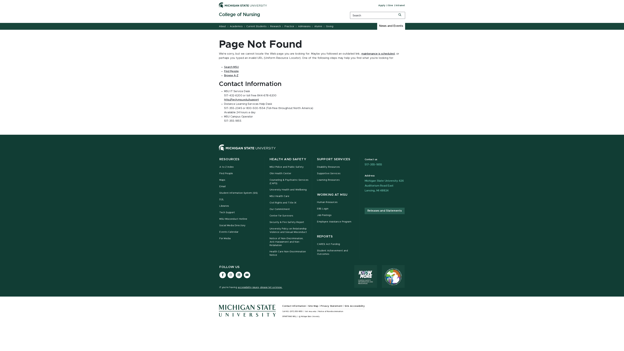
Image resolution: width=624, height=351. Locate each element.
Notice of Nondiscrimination (330, 311)
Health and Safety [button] (288, 159)
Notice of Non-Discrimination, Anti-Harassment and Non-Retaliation (286, 242)
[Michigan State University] (243, 5)
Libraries (224, 206)
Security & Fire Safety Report (287, 222)
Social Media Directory (232, 225)
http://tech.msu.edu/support (241, 99)
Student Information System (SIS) (238, 193)
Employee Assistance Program (334, 222)
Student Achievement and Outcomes (332, 252)
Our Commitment (280, 209)
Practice (289, 26)
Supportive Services (328, 173)
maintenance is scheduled (378, 53)
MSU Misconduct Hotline (233, 219)
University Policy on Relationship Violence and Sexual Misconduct (288, 230)
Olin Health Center (281, 173)
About (222, 26)
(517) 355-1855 (296, 311)
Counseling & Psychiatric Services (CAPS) (289, 182)
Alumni (318, 26)
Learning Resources (328, 180)
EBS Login (323, 209)
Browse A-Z (231, 75)
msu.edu (312, 311)
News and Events (391, 26)
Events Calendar (229, 232)
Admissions (304, 26)
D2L (221, 199)
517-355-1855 (373, 164)
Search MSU (231, 67)
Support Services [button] (333, 159)
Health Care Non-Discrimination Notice (288, 253)
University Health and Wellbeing (288, 190)
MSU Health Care (279, 196)
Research (275, 26)
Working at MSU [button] (332, 194)
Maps (222, 180)
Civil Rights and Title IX (283, 203)
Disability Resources (328, 167)
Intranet (400, 5)
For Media (225, 238)
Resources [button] (229, 159)
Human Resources (327, 202)
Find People (231, 71)
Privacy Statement (331, 306)
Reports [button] (325, 236)
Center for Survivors (281, 216)
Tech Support (227, 212)
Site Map (313, 306)
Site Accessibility (355, 306)
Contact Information (294, 306)
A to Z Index (226, 167)
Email (222, 186)
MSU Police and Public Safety (287, 167)
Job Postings (324, 215)
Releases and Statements (384, 210)
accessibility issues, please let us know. (260, 287)
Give (390, 5)
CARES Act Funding (328, 244)
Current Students (256, 26)
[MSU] (247, 151)
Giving (329, 26)
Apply (381, 5)
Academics (236, 26)
